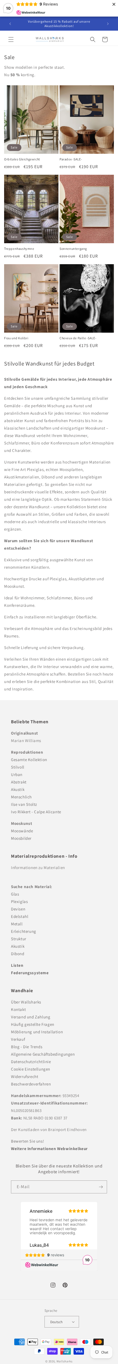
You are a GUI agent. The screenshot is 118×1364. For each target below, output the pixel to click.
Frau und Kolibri (16, 338)
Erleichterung (23, 931)
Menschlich (21, 796)
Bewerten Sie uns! (27, 1141)
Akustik (17, 789)
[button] (11, 39)
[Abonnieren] (101, 1186)
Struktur (18, 938)
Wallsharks (65, 1361)
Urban (17, 774)
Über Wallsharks (26, 1002)
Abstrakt (19, 782)
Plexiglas (19, 901)
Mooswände (22, 830)
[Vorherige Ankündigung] (10, 24)
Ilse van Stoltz (24, 804)
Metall (17, 923)
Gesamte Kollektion (29, 759)
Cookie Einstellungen (30, 1069)
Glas (15, 894)
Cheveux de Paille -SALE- (78, 338)
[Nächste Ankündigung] (108, 24)
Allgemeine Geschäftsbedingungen (43, 1054)
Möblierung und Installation (37, 1031)
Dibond (17, 953)
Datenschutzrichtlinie (31, 1061)
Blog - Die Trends (26, 1046)
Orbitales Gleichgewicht (22, 159)
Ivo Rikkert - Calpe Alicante (36, 811)
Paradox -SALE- (71, 159)
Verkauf (18, 1039)
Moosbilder (21, 838)
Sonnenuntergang (73, 249)
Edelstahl (19, 916)
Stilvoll (17, 767)
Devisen (18, 909)
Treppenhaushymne (19, 249)
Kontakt (18, 1009)
